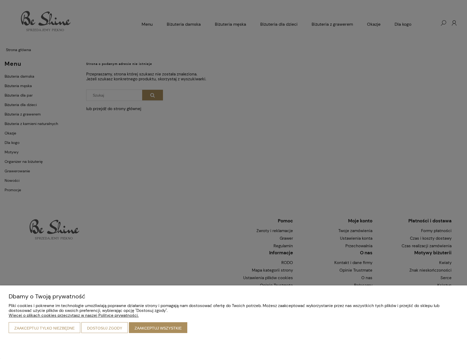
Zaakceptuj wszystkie (158, 328)
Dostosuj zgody (104, 328)
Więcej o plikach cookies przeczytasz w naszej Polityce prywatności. (74, 315)
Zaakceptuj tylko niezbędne (44, 328)
